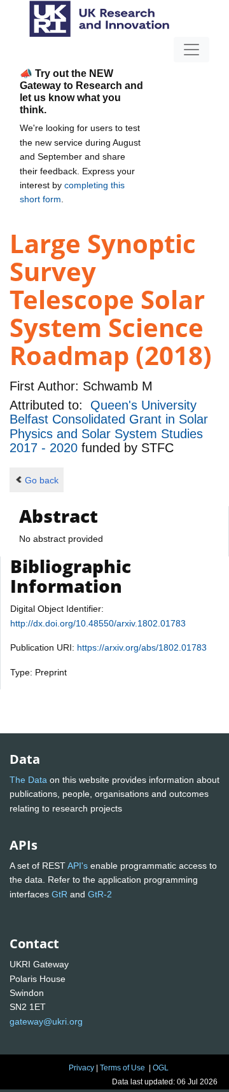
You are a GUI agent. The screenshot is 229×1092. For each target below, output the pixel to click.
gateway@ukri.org (46, 1021)
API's (77, 865)
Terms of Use (122, 1067)
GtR (59, 894)
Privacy (81, 1067)
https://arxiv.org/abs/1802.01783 (142, 647)
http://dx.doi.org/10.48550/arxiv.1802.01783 (98, 623)
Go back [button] (42, 480)
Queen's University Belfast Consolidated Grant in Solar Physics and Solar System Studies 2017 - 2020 (109, 426)
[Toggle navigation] (191, 49)
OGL (161, 1067)
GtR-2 (100, 894)
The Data (28, 780)
